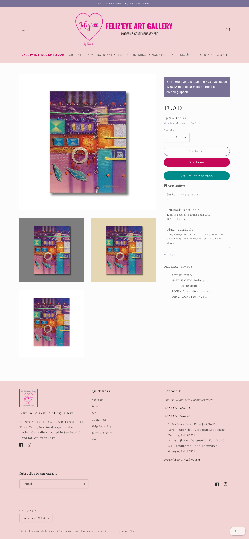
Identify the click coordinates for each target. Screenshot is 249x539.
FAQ (94, 413)
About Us (97, 399)
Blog (94, 439)
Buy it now (196, 162)
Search (96, 406)
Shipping (169, 123)
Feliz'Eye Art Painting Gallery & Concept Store (50, 531)
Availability (176, 186)
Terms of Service (102, 432)
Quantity (169, 130)
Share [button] (171, 255)
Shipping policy (126, 531)
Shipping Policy (102, 426)
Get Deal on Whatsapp (197, 176)
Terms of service (105, 531)
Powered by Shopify (83, 531)
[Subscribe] (83, 483)
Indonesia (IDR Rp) (34, 517)
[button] (23, 29)
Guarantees (99, 419)
